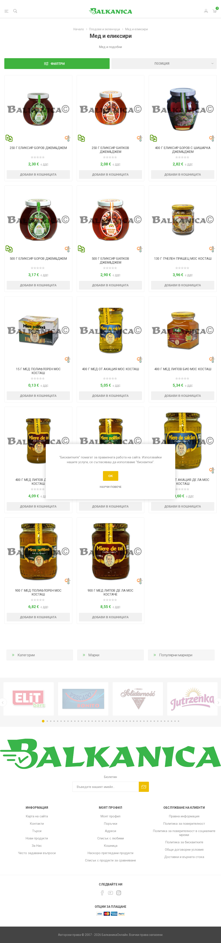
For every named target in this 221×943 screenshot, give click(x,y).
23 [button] (119, 721)
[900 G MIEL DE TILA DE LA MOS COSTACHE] (110, 551)
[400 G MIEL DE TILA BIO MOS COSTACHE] (182, 330)
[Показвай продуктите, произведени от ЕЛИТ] (28, 699)
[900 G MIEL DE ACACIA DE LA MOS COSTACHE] (182, 441)
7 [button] (64, 721)
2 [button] (47, 721)
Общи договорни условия (184, 850)
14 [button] (88, 721)
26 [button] (130, 721)
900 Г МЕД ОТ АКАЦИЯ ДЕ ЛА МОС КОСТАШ (182, 482)
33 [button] (154, 721)
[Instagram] (118, 892)
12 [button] (81, 721)
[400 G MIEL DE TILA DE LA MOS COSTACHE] (38, 441)
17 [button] (99, 721)
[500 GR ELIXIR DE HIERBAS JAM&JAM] (110, 219)
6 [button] (61, 721)
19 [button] (106, 721)
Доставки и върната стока (184, 857)
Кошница (110, 846)
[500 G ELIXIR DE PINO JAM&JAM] (38, 219)
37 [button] (168, 721)
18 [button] (102, 721)
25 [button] (126, 721)
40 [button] (178, 721)
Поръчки (110, 824)
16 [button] (95, 721)
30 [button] (144, 721)
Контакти (37, 824)
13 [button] (85, 721)
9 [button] (71, 721)
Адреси (110, 831)
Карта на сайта (37, 816)
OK (110, 476)
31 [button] (147, 721)
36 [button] (164, 721)
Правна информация (184, 816)
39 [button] (175, 721)
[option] (28, 699)
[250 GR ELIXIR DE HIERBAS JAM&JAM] (110, 109)
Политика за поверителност (184, 824)
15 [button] (92, 721)
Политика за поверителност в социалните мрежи (184, 833)
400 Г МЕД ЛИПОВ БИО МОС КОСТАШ (182, 369)
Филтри (58, 64)
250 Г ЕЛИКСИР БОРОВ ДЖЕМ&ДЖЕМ (38, 148)
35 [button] (161, 721)
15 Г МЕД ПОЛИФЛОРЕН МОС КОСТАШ (38, 371)
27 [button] (133, 721)
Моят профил (110, 816)
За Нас (37, 846)
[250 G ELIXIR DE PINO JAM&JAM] (38, 109)
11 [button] (78, 721)
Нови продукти (37, 838)
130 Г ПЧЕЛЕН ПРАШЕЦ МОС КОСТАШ (183, 259)
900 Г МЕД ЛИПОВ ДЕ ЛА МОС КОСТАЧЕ (110, 592)
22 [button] (116, 721)
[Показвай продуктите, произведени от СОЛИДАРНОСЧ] (138, 699)
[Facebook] (102, 892)
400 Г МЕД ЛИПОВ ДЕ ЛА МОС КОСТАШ (38, 482)
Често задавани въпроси (37, 853)
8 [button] (68, 721)
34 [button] (157, 721)
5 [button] (57, 721)
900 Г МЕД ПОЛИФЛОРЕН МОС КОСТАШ (38, 592)
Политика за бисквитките (184, 842)
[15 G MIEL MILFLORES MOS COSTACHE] (38, 330)
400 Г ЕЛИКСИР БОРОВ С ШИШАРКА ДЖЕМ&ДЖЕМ (182, 150)
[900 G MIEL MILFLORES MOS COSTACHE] (38, 551)
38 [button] (171, 721)
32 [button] (151, 721)
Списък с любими (110, 838)
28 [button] (137, 721)
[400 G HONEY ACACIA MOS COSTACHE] (110, 330)
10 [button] (75, 721)
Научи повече (110, 486)
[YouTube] (110, 892)
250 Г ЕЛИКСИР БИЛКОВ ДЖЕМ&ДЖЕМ (110, 150)
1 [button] (43, 721)
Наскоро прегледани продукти (110, 853)
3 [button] (50, 721)
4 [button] (54, 721)
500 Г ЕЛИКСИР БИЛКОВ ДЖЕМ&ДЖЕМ (110, 260)
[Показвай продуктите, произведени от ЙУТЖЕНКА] (192, 699)
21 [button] (113, 721)
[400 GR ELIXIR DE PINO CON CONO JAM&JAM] (182, 109)
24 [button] (123, 721)
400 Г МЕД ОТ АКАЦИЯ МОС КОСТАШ (110, 369)
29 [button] (140, 721)
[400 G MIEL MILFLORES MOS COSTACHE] (110, 441)
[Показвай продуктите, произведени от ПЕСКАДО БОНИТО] (83, 699)
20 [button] (109, 721)
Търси (36, 831)
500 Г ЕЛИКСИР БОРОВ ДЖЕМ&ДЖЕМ (38, 259)
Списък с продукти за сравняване (110, 860)
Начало (78, 29)
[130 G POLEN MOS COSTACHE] (182, 219)
